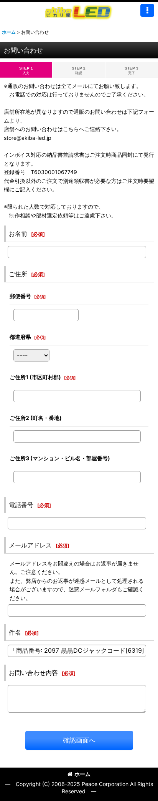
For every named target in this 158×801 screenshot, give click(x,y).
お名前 (18, 233)
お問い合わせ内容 (33, 673)
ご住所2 (36, 418)
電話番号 (21, 505)
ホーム (82, 774)
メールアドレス (30, 545)
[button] (147, 10)
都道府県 (20, 336)
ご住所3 (60, 458)
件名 (15, 632)
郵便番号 (20, 296)
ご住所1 (35, 377)
